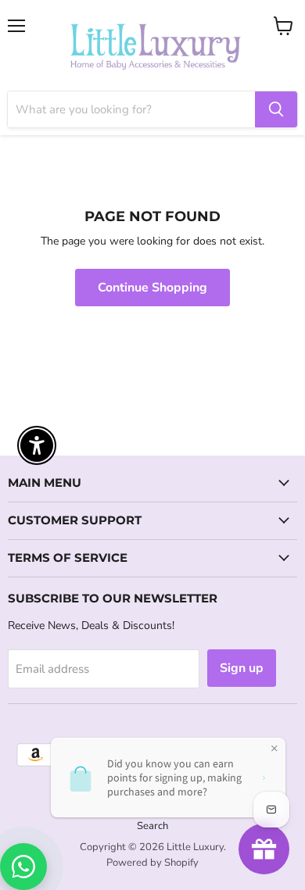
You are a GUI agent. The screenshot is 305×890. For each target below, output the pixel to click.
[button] (1, 811)
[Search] (276, 109)
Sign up (242, 668)
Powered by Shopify (152, 863)
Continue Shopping (152, 287)
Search (152, 826)
